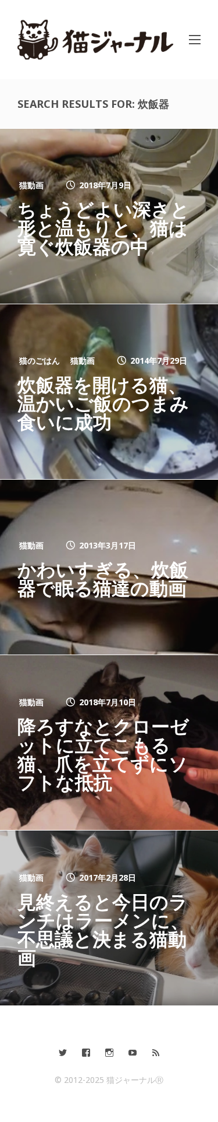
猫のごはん (39, 360)
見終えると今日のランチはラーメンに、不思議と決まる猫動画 (103, 929)
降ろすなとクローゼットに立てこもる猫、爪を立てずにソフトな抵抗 (103, 753)
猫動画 (31, 185)
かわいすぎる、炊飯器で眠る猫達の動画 (102, 578)
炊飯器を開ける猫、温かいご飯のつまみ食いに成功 (103, 403)
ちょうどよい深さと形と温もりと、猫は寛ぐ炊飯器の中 (103, 227)
